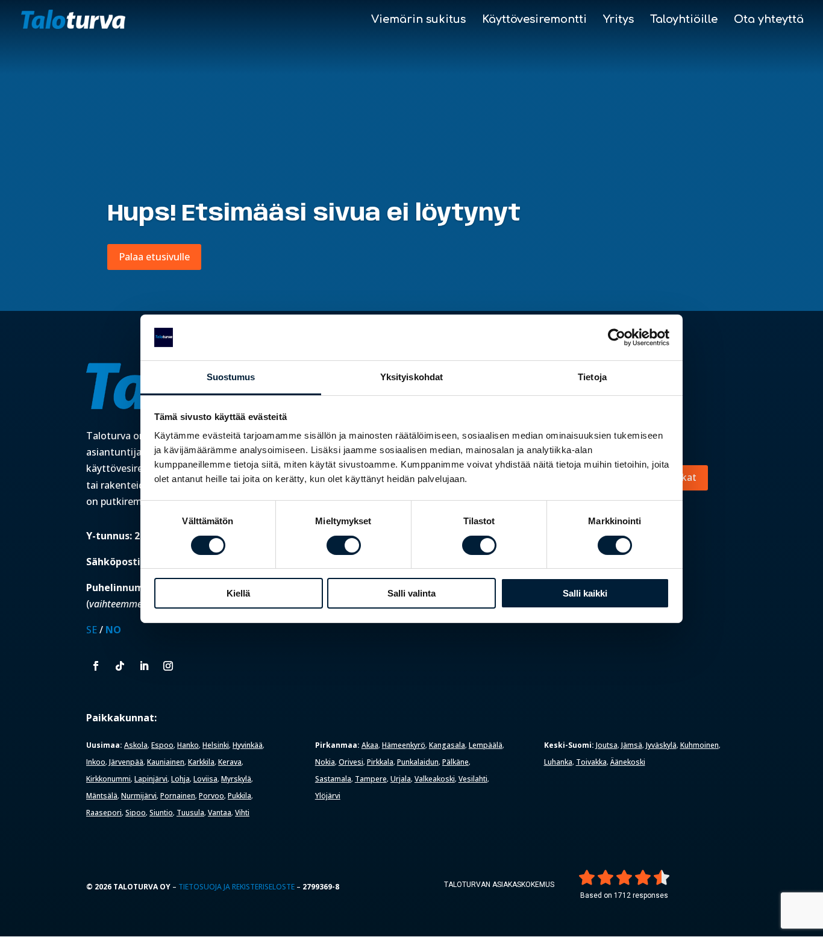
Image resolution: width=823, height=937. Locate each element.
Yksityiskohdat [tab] (411, 377)
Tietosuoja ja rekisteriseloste (236, 887)
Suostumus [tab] (231, 377)
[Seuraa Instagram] (168, 665)
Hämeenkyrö (403, 745)
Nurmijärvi (139, 796)
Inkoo (95, 762)
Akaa (369, 745)
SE (91, 629)
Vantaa (219, 812)
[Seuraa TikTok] (120, 665)
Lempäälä (485, 745)
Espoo (162, 745)
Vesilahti (472, 779)
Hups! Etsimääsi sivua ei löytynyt (314, 214)
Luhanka (558, 762)
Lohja (180, 779)
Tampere (371, 779)
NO (113, 629)
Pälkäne (455, 762)
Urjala (400, 779)
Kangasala (447, 745)
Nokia (325, 762)
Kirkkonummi (108, 779)
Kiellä (238, 593)
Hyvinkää (248, 745)
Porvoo (211, 796)
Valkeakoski (435, 779)
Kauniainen (165, 762)
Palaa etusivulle (154, 256)
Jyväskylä (661, 745)
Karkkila (201, 762)
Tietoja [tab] (592, 377)
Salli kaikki (585, 593)
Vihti (242, 812)
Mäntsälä (101, 796)
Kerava (230, 762)
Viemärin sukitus (418, 20)
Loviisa (205, 779)
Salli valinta (411, 593)
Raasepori (104, 812)
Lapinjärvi (150, 779)
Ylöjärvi (327, 796)
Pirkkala (380, 762)
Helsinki (215, 745)
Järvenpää (126, 762)
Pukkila (239, 796)
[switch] (344, 545)
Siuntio (161, 812)
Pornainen (177, 796)
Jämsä (631, 745)
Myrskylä (236, 779)
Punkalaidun (418, 762)
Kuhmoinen (699, 745)
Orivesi (351, 762)
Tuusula (190, 812)
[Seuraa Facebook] (95, 665)
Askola (136, 745)
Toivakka (591, 762)
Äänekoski (627, 762)
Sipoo (135, 812)
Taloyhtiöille (684, 20)
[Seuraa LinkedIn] (144, 665)
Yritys (618, 20)
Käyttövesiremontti (534, 20)
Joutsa (607, 745)
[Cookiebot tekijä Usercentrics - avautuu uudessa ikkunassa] (616, 337)
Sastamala (333, 779)
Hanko (188, 745)
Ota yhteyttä (769, 20)
